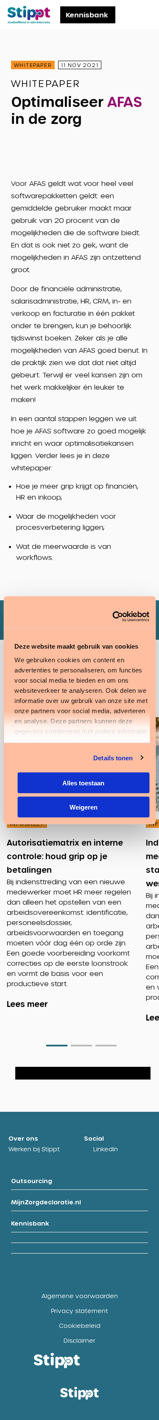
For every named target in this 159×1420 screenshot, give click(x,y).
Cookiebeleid (79, 1325)
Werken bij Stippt (34, 1149)
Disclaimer (79, 1340)
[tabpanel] (76, 859)
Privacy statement (79, 1310)
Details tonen (113, 757)
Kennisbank (87, 15)
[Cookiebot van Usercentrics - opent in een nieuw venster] (113, 616)
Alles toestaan (83, 783)
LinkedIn (105, 1149)
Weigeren (84, 806)
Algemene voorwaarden (80, 1295)
